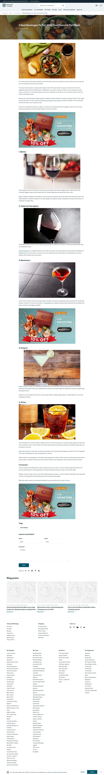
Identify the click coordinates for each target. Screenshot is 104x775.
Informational (24, 527)
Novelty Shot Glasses (12, 668)
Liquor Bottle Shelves (64, 662)
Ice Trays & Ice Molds (12, 754)
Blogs (10, 13)
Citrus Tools (36, 747)
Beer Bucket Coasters (12, 743)
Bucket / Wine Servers (13, 705)
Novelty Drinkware (12, 670)
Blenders (87, 655)
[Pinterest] (73, 627)
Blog (60, 9)
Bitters (8, 719)
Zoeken (63, 5)
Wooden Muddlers (38, 725)
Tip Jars (35, 749)
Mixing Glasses (37, 723)
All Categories (38, 9)
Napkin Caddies (11, 712)
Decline (83, 772)
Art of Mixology (16, 13)
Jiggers (35, 745)
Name (21, 538)
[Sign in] (97, 5)
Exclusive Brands (27, 9)
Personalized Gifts (43, 628)
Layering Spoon (37, 734)
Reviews (54, 9)
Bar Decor (62, 650)
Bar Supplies (10, 650)
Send (23, 565)
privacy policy (63, 772)
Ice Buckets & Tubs (12, 751)
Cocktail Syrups (11, 723)
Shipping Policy (11, 635)
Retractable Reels (37, 697)
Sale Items (41, 637)
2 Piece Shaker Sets (38, 714)
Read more (10, 611)
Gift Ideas (47, 9)
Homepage (4, 13)
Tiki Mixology (10, 681)
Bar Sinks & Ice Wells (90, 662)
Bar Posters (62, 677)
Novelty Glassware (12, 666)
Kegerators (88, 679)
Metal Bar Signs (63, 666)
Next (29, 1)
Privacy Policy (10, 639)
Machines (87, 653)
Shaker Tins (36, 712)
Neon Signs (62, 670)
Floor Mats (88, 686)
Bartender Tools (37, 655)
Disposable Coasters (12, 740)
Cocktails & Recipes (69, 9)
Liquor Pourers (11, 688)
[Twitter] (84, 627)
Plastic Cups (10, 673)
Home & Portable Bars (91, 690)
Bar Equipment (89, 650)
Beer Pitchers (10, 692)
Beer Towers (10, 695)
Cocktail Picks (10, 738)
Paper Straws (10, 736)
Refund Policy (10, 637)
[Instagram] (70, 627)
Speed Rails (88, 657)
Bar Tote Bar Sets (37, 657)
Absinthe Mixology (12, 760)
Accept (92, 772)
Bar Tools (35, 650)
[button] (1, 1)
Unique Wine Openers (38, 705)
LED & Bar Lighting (64, 664)
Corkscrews (36, 703)
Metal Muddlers (37, 727)
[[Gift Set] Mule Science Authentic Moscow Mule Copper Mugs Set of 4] (47, 129)
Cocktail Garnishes (12, 721)
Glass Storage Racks (90, 677)
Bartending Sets (37, 653)
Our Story (9, 626)
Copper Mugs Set (43, 633)
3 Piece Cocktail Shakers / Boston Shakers (37, 719)
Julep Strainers (37, 732)
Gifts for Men (41, 631)
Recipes (9, 631)
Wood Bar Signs (63, 668)
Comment (22, 546)
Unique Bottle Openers (39, 695)
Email (46, 538)
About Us (79, 9)
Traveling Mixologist (38, 743)
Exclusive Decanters (43, 635)
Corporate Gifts (42, 626)
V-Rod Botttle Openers (39, 668)
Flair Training (36, 740)
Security (87, 692)
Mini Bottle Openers (38, 679)
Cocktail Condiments (12, 734)
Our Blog (9, 628)
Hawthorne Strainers (38, 730)
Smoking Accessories (12, 765)
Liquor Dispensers (90, 660)
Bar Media (35, 751)
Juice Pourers (10, 690)
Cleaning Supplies (11, 762)
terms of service (52, 772)
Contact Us (10, 633)
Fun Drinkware (10, 679)
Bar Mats (9, 745)
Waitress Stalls (89, 688)
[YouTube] (77, 627)
